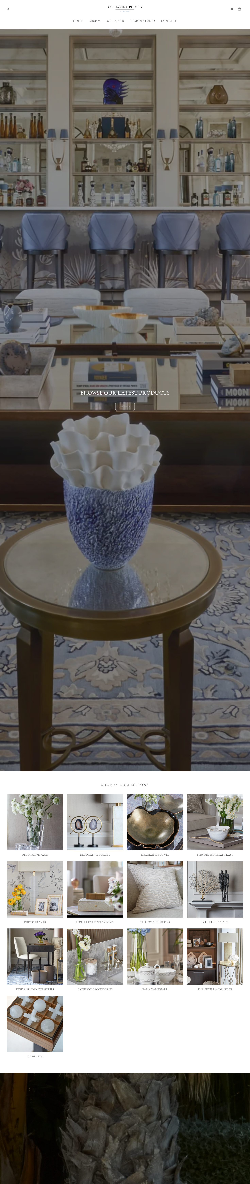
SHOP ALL (125, 406)
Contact (169, 21)
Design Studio (142, 21)
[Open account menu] (232, 9)
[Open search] (8, 9)
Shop (95, 21)
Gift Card (115, 21)
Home (78, 21)
